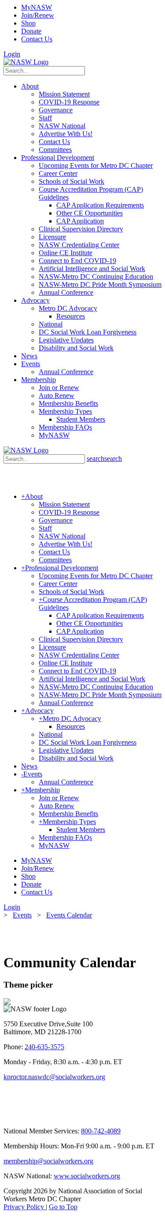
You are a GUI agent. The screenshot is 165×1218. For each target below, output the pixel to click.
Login (12, 54)
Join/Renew (37, 15)
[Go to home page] (26, 62)
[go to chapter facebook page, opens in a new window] (40, 1116)
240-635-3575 (44, 1047)
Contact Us (36, 39)
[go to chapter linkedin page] (19, 1116)
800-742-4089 (101, 1131)
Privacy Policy (25, 1207)
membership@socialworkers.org (48, 1161)
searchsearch (104, 458)
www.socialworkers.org (87, 1176)
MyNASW (36, 7)
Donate (31, 31)
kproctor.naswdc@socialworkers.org (54, 1077)
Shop (28, 23)
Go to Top (63, 1207)
